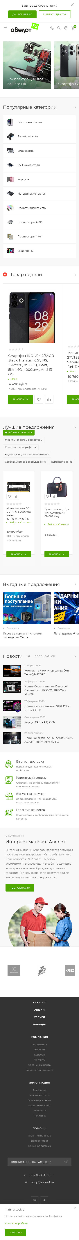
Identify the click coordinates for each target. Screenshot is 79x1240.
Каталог (39, 1002)
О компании (39, 1044)
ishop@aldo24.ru (42, 1182)
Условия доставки (39, 1100)
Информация (39, 1082)
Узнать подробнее (16, 1223)
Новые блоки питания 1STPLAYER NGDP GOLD (46, 708)
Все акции (75, 584)
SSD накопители (28, 165)
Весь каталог (75, 107)
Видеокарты (25, 150)
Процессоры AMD (29, 222)
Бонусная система (39, 1145)
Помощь (39, 1128)
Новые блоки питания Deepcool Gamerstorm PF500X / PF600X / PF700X (46, 690)
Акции (39, 1009)
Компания (39, 1037)
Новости (39, 1049)
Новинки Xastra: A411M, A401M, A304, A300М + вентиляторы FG (48, 739)
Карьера (39, 1054)
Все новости (75, 656)
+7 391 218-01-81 (40, 1175)
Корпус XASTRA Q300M (39, 722)
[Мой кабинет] (65, 28)
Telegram (44, 1200)
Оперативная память (31, 208)
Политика (39, 1115)
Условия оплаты (39, 1095)
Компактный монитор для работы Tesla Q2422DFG (47, 672)
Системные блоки (29, 122)
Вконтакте (35, 1200)
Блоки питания (27, 136)
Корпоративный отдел (39, 1070)
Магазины (39, 1089)
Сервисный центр (39, 1064)
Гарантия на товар (39, 1105)
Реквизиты (39, 1110)
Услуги (39, 1017)
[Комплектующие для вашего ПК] (27, 65)
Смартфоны (68, 84)
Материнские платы (31, 193)
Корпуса (23, 179)
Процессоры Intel (29, 236)
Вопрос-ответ (39, 1140)
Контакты (39, 1059)
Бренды (39, 1024)
